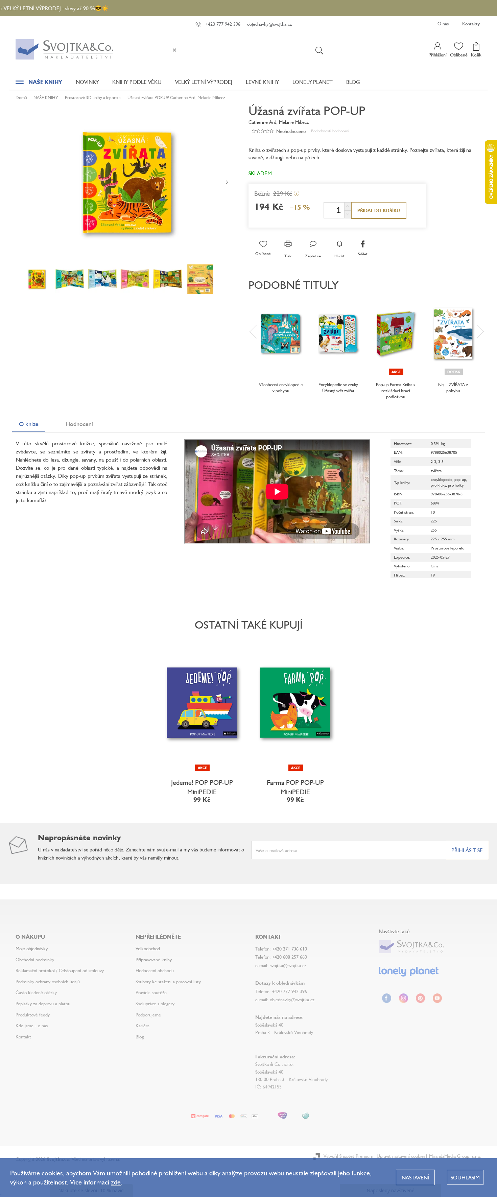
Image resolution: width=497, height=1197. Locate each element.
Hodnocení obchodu (155, 970)
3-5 (441, 461)
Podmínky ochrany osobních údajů (48, 981)
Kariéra (142, 1025)
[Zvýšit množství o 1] (347, 206)
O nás (443, 23)
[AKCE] (396, 334)
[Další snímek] (227, 182)
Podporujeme (148, 1014)
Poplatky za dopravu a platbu (43, 1003)
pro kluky (438, 485)
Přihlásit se (467, 850)
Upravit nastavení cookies (401, 1156)
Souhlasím (465, 1177)
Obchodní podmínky (35, 959)
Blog (140, 1036)
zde (116, 1182)
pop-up (460, 479)
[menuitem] (39, 83)
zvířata (436, 470)
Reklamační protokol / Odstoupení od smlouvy (60, 970)
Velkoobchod (148, 948)
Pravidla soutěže (151, 992)
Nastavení (415, 1177)
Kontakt (23, 1036)
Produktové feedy (33, 1014)
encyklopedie (441, 479)
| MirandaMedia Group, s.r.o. (453, 1156)
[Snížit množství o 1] (347, 214)
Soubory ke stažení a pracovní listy (168, 981)
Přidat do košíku (378, 210)
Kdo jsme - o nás (32, 1025)
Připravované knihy (154, 959)
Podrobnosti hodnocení (330, 130)
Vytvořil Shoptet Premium (348, 1156)
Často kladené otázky (36, 992)
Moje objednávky (32, 948)
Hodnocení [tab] (79, 423)
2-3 (433, 461)
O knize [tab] (29, 423)
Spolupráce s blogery (155, 1003)
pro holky (456, 485)
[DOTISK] (453, 334)
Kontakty (471, 23)
